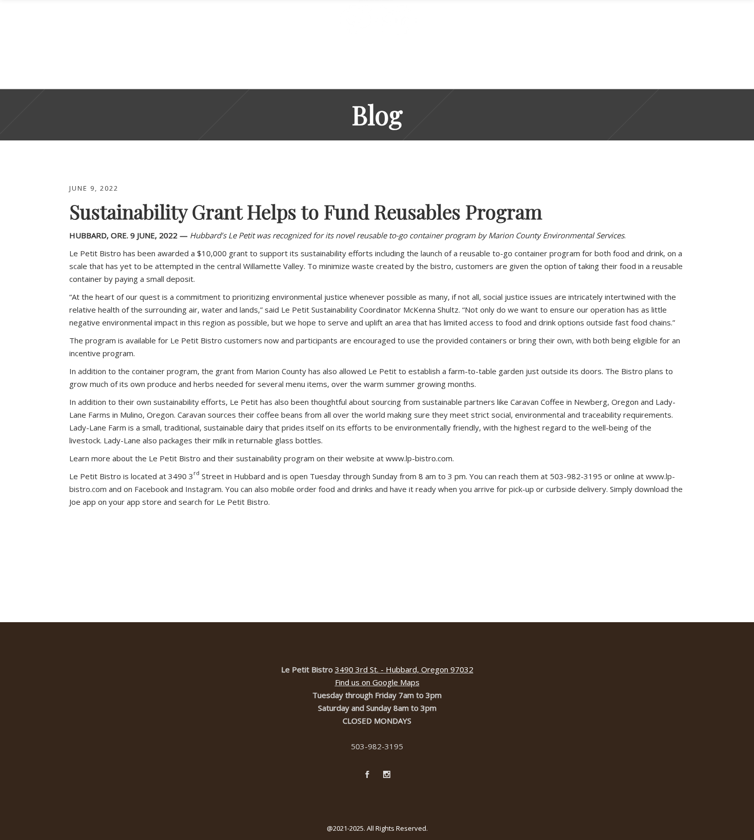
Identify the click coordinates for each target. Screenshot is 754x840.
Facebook (151, 489)
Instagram (203, 489)
